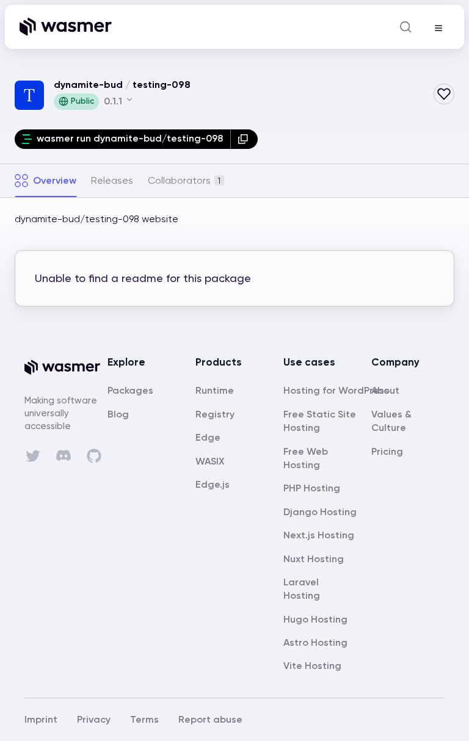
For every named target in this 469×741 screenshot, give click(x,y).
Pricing (387, 451)
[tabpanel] (234, 266)
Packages (130, 390)
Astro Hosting (315, 642)
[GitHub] (94, 455)
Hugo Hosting (315, 619)
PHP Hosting (311, 488)
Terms (144, 719)
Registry (214, 414)
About (385, 390)
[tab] (45, 180)
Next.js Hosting (318, 535)
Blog (118, 414)
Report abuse (210, 719)
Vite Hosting (312, 665)
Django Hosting (320, 512)
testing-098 (162, 84)
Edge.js (212, 484)
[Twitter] (33, 455)
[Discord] (63, 455)
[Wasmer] (65, 367)
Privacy (94, 719)
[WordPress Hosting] (336, 390)
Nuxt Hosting (313, 559)
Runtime (214, 390)
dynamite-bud (88, 84)
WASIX (210, 461)
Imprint (40, 719)
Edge (207, 437)
